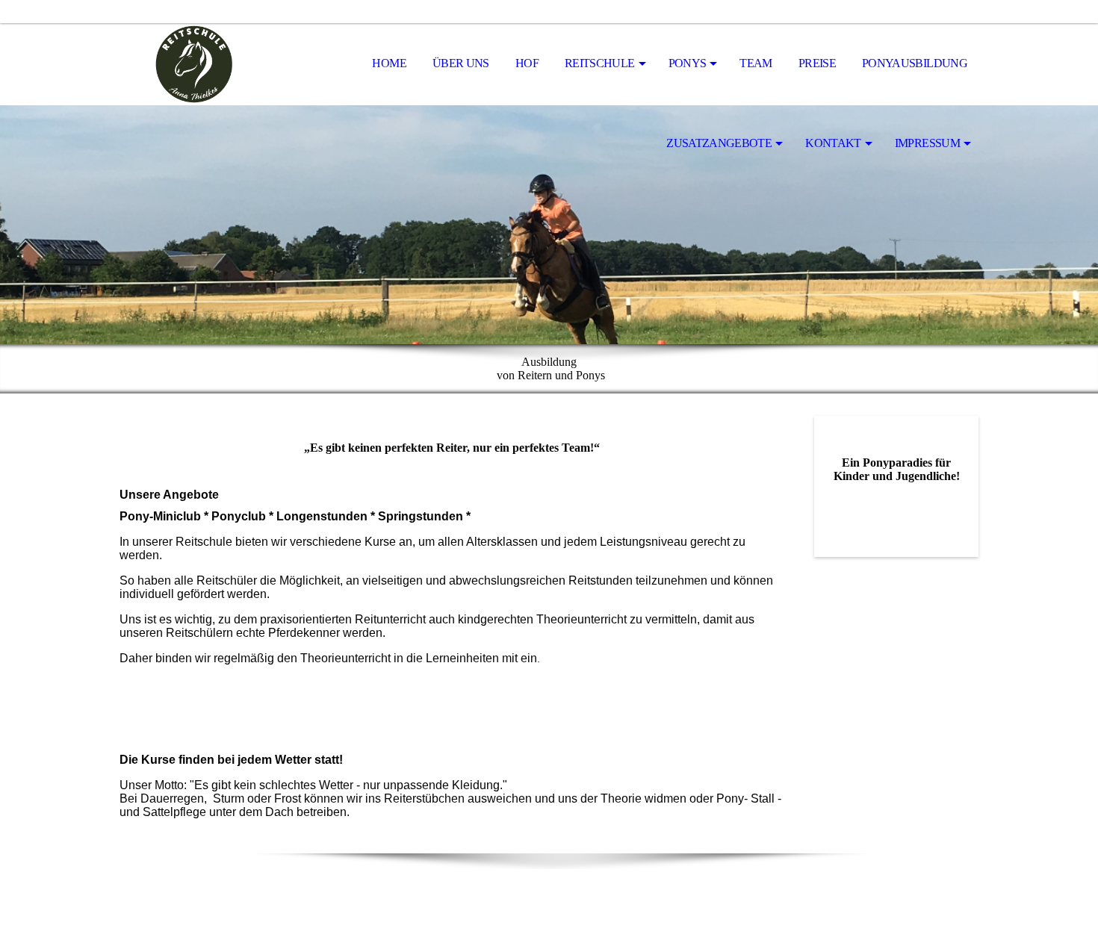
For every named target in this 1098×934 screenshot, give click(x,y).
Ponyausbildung (914, 63)
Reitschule (600, 63)
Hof (527, 63)
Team (755, 63)
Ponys (688, 63)
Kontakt (833, 143)
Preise (817, 63)
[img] (194, 64)
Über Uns (460, 63)
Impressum (927, 143)
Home (389, 63)
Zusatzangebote (719, 143)
